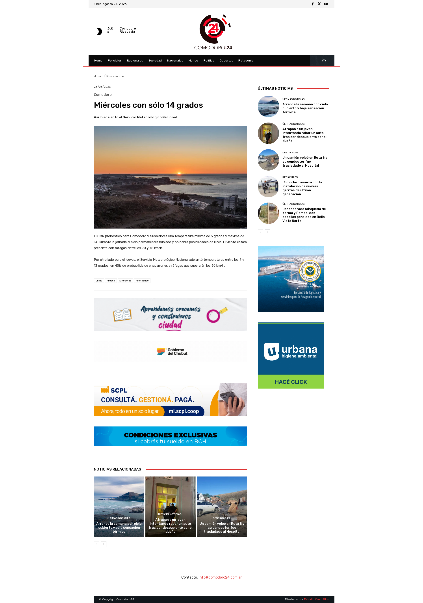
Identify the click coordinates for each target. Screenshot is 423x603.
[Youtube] (326, 4)
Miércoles (125, 280)
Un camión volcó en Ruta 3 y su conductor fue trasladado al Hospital (222, 528)
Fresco (111, 280)
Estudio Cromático (316, 599)
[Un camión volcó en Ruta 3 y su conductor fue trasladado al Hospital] (222, 506)
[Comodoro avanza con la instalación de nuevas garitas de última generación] (268, 186)
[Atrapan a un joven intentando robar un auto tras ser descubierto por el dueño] (170, 506)
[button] (324, 61)
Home (98, 76)
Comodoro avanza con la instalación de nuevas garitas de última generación (302, 188)
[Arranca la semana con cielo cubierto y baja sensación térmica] (119, 506)
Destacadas (221, 518)
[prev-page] (96, 544)
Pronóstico (142, 280)
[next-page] (103, 544)
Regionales (290, 177)
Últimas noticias (114, 76)
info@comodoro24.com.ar (220, 577)
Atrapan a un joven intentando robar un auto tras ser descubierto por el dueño (170, 526)
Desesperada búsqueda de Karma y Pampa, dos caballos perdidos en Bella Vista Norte (304, 215)
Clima (99, 280)
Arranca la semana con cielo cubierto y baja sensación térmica (119, 528)
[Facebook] (312, 4)
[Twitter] (319, 4)
